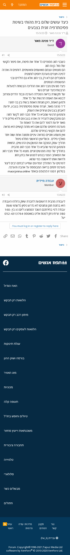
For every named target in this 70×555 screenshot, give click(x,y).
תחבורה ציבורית (14, 445)
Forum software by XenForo (34, 548)
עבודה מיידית (45, 181)
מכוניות (8, 387)
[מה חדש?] (12, 4)
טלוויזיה (8, 459)
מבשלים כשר (12, 488)
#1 (3, 55)
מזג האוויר (10, 372)
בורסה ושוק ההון (14, 358)
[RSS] (5, 524)
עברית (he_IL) (48, 538)
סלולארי (9, 474)
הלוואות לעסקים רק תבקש (20, 329)
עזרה (21, 524)
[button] (64, 5)
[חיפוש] (4, 4)
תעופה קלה (11, 401)
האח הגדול (10, 285)
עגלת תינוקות (12, 343)
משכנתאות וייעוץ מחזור (18, 430)
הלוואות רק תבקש (15, 300)
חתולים (8, 503)
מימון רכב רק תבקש (16, 314)
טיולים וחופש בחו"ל (16, 416)
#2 (3, 195)
